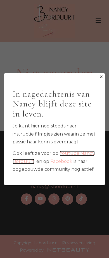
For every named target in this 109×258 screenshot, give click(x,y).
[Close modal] (101, 77)
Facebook (61, 161)
